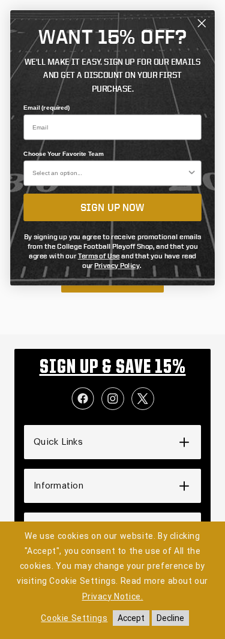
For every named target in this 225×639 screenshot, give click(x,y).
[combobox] (109, 173)
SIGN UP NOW (112, 207)
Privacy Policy (117, 265)
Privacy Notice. (112, 596)
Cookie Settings (74, 618)
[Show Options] (192, 173)
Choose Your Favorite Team (63, 154)
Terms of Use (99, 255)
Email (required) (46, 107)
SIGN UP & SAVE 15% (113, 368)
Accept (131, 618)
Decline (170, 618)
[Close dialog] (202, 23)
